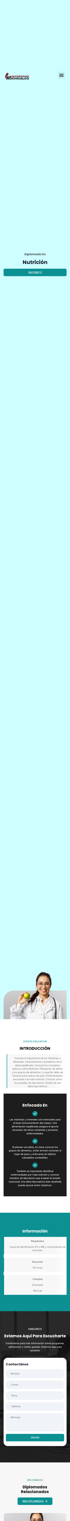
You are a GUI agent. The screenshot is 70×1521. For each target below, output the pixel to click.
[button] (61, 75)
